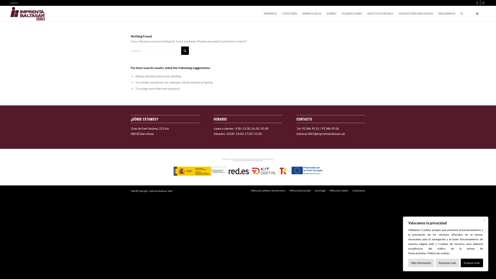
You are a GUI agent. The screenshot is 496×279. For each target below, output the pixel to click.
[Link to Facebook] (477, 3)
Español (14, 3)
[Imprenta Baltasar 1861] (28, 13)
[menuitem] (14, 3)
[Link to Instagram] (483, 3)
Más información (421, 262)
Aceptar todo (472, 262)
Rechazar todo (447, 262)
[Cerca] (484, 220)
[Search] (461, 13)
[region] (445, 244)
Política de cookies (438, 253)
